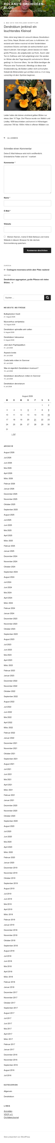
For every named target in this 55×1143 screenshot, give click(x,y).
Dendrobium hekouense (14, 337)
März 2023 (8, 665)
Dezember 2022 (10, 680)
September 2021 (11, 758)
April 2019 (8, 909)
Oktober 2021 (9, 753)
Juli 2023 (7, 644)
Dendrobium (9, 1096)
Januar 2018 (9, 987)
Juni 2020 (8, 836)
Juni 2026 (8, 462)
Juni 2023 (8, 649)
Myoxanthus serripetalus (14, 321)
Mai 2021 (8, 779)
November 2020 (10, 810)
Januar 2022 (9, 737)
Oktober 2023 (9, 628)
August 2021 (9, 764)
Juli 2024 (7, 582)
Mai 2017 (8, 1028)
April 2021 (8, 784)
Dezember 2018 (10, 930)
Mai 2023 (8, 654)
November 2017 (10, 997)
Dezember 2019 (10, 867)
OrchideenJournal (11, 1117)
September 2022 (11, 696)
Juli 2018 (7, 956)
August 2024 (9, 577)
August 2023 (9, 639)
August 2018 (9, 950)
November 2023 (10, 623)
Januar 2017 (9, 1049)
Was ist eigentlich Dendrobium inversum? (21, 368)
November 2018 (10, 935)
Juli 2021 (7, 769)
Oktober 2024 (9, 566)
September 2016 (11, 1065)
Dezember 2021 (10, 743)
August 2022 (9, 701)
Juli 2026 (7, 457)
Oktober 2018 (9, 940)
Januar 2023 (9, 675)
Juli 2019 (7, 893)
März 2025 (8, 540)
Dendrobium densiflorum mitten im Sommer (22, 375)
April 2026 (8, 473)
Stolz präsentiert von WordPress (17, 1137)
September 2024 (11, 571)
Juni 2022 (8, 712)
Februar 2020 (9, 857)
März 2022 (8, 727)
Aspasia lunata (10, 352)
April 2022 (8, 722)
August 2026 (9, 452)
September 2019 (11, 883)
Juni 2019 (8, 898)
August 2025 (9, 514)
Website (7, 223)
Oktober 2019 (9, 878)
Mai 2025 (8, 530)
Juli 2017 (7, 1018)
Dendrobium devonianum (14, 383)
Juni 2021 (8, 774)
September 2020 (11, 821)
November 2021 (10, 748)
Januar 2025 (9, 551)
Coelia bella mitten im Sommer (16, 360)
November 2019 (10, 872)
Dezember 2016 (10, 1054)
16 (49, 414)
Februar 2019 (9, 919)
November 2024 (10, 561)
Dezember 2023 (10, 618)
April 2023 (8, 660)
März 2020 (8, 852)
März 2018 (8, 976)
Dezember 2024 (10, 556)
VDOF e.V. (8, 1114)
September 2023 (11, 634)
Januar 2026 (9, 488)
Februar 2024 (9, 608)
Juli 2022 (7, 706)
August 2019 (9, 888)
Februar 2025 (9, 545)
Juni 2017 (8, 1023)
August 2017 (9, 1013)
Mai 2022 (8, 717)
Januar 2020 (9, 862)
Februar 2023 (9, 670)
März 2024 (8, 603)
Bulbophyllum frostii (12, 313)
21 (35, 419)
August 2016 (9, 1070)
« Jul (13, 434)
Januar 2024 (9, 613)
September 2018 (11, 945)
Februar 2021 (9, 795)
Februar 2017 (9, 1044)
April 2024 (8, 597)
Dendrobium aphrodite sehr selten (18, 329)
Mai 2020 (8, 841)
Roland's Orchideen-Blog (24, 6)
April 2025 (8, 535)
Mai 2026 (8, 468)
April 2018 (8, 971)
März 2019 (8, 914)
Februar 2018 (9, 981)
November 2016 (10, 1059)
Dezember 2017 (10, 992)
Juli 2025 (7, 519)
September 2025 (11, 509)
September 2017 (11, 1007)
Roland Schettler (28, 23)
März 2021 (8, 789)
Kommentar (9, 162)
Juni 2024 (8, 587)
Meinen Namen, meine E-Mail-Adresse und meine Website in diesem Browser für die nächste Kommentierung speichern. (26, 239)
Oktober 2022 (9, 691)
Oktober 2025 (9, 504)
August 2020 (9, 826)
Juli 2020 (7, 831)
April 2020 (8, 847)
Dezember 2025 (10, 493)
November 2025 (10, 499)
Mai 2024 (8, 592)
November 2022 (10, 686)
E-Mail (7, 210)
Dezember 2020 (10, 805)
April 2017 (8, 1033)
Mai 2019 (8, 904)
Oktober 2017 (9, 1002)
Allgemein (12, 138)
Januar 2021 (9, 800)
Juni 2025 (8, 525)
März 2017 (8, 1039)
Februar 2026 (9, 483)
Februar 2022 (9, 732)
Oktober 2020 (9, 815)
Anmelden (8, 1111)
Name (7, 197)
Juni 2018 (8, 961)
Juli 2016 (7, 1075)
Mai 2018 (8, 966)
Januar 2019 (9, 924)
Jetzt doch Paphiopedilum (14, 344)
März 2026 (8, 478)
